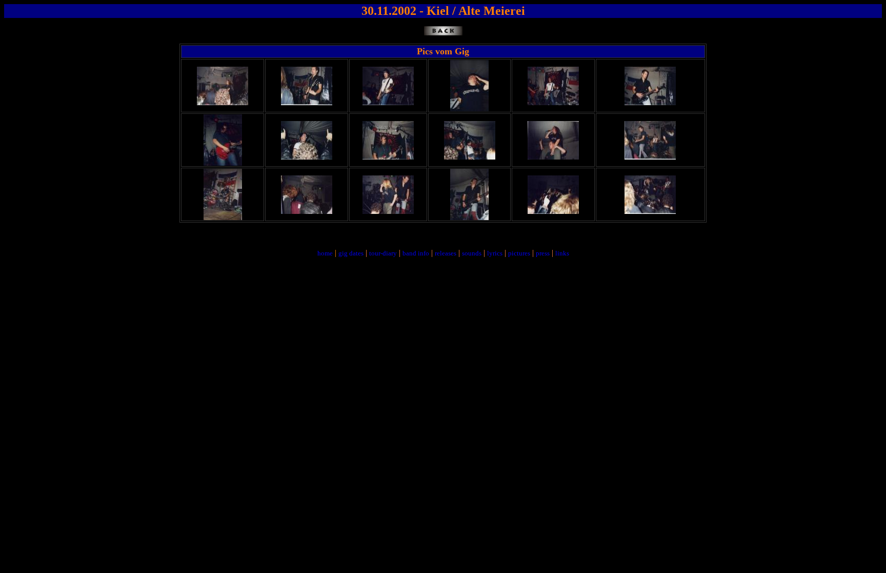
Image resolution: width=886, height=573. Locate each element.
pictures (519, 253)
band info (415, 253)
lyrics (494, 253)
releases (445, 253)
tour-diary (383, 253)
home (325, 253)
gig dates (351, 253)
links (562, 253)
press (543, 253)
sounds (471, 253)
